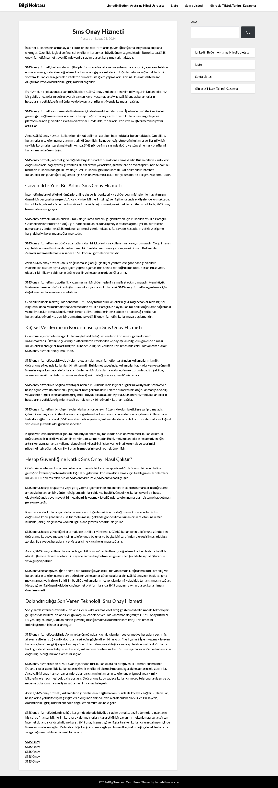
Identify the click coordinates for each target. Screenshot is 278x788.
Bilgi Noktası (32, 5)
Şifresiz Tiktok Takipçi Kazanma (233, 5)
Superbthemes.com (167, 782)
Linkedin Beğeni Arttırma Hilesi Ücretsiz (135, 5)
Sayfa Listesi (194, 5)
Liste (174, 5)
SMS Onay (32, 742)
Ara (194, 22)
